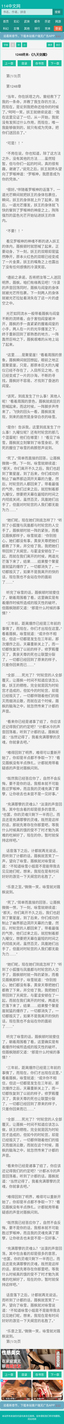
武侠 (27, 21)
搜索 (57, 12)
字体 (6, 44)
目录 (24, 63)
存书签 (39, 63)
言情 (16, 28)
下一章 (55, 63)
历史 (47, 21)
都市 (37, 21)
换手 (50, 44)
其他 (27, 28)
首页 (6, 21)
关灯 (58, 44)
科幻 (6, 28)
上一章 (9, 63)
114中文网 (10, 6)
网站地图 (32, 1418)
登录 (58, 28)
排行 (37, 28)
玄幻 (16, 21)
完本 (47, 28)
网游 (58, 21)
